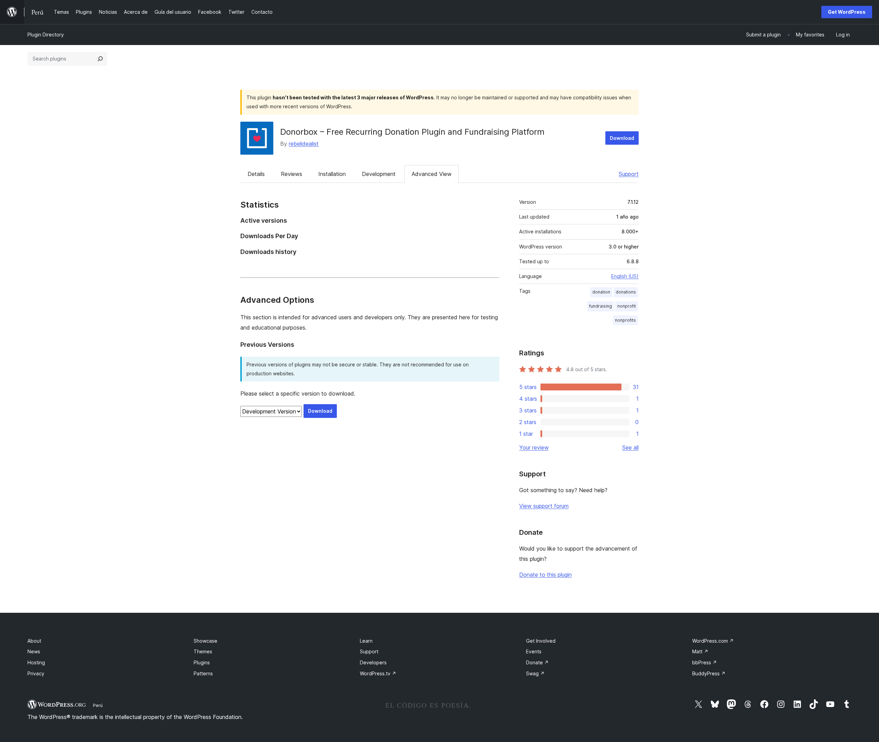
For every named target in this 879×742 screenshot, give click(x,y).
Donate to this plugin (545, 574)
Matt (700, 651)
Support (629, 173)
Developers (373, 662)
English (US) (625, 276)
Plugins (202, 662)
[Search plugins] (100, 59)
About (34, 641)
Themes (203, 651)
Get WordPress (847, 12)
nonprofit (626, 306)
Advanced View (432, 173)
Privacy (35, 673)
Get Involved (541, 641)
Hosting (36, 662)
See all (630, 447)
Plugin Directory (45, 34)
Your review (534, 447)
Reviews (291, 173)
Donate (537, 662)
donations (626, 292)
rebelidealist (304, 143)
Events (533, 651)
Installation (332, 173)
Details (256, 173)
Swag (535, 673)
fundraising (600, 306)
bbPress (704, 662)
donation (601, 292)
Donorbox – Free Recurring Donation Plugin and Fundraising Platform (412, 132)
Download (622, 138)
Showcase (205, 641)
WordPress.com (713, 641)
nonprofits (625, 320)
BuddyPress (709, 673)
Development (379, 173)
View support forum (544, 505)
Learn (366, 641)
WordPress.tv (378, 673)
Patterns (203, 673)
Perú (98, 705)
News (33, 651)
